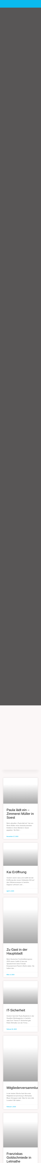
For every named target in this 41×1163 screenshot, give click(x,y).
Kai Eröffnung (16, 872)
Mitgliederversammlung (24, 1088)
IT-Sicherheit (16, 1010)
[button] (36, 4)
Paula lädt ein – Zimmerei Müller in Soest (20, 813)
